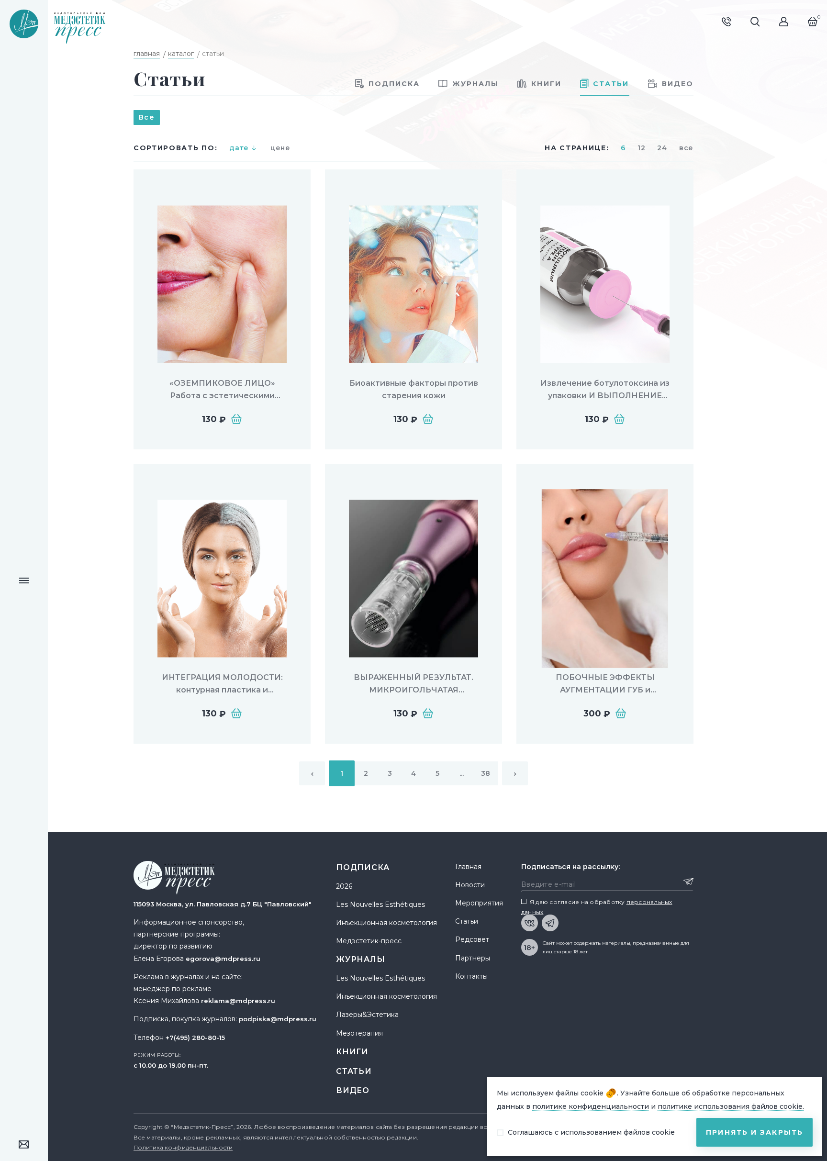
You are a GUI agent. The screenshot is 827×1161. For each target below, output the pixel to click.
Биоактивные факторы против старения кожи (413, 389)
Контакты (471, 976)
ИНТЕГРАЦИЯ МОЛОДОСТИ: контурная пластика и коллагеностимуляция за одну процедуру (222, 684)
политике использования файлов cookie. (731, 1106)
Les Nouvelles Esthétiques (380, 904)
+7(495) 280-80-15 (195, 1037)
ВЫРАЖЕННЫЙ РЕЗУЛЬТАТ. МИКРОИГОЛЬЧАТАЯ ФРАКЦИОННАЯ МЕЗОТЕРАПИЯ (413, 684)
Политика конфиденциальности (183, 1147)
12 (641, 148)
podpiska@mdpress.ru (277, 1019)
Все (147, 117)
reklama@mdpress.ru (238, 1001)
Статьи (354, 1071)
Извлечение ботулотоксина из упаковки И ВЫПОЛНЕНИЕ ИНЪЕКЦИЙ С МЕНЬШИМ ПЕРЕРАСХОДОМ (605, 390)
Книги (352, 1051)
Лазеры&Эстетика (367, 1014)
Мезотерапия (359, 1033)
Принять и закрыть (754, 1132)
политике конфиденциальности (590, 1106)
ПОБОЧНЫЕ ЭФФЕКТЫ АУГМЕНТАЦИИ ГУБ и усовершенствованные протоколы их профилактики (605, 684)
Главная (468, 866)
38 (485, 773)
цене (280, 148)
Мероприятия (479, 903)
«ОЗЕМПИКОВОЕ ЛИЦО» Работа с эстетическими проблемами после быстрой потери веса (222, 390)
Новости (470, 885)
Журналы (360, 959)
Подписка (362, 867)
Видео (352, 1090)
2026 (344, 886)
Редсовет (472, 939)
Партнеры (472, 958)
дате (239, 148)
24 (662, 148)
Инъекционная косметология (386, 922)
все (686, 148)
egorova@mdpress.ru (223, 958)
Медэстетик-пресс (369, 941)
